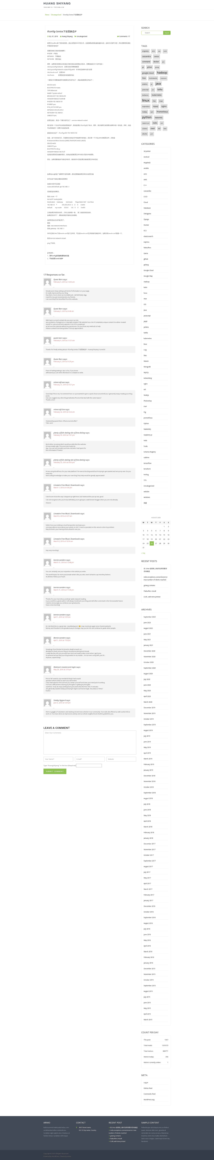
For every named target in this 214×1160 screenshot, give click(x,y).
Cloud (146, 202)
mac (154, 101)
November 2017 (149, 849)
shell (153, 128)
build (165, 51)
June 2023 (147, 622)
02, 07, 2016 (53, 36)
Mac (145, 355)
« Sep (143, 553)
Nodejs (146, 395)
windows (147, 497)
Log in (146, 1082)
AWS (145, 180)
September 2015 (150, 985)
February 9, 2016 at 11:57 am (64, 340)
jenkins (146, 327)
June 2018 (147, 810)
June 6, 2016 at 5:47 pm (62, 703)
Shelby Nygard (60, 700)
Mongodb (147, 367)
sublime (146, 457)
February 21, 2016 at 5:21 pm (64, 385)
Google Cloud (148, 270)
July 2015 (147, 997)
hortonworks (153, 78)
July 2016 (147, 929)
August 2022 (148, 628)
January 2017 (148, 900)
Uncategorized (56, 15)
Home (47, 15)
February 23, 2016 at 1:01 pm (64, 435)
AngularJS (147, 162)
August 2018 (148, 798)
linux (145, 100)
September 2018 (150, 793)
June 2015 (147, 1003)
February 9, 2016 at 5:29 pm (64, 361)
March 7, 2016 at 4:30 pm (63, 487)
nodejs (144, 112)
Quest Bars (58, 279)
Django (146, 219)
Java (145, 310)
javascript (145, 90)
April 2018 (147, 821)
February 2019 (149, 764)
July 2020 (147, 679)
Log (145, 350)
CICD (145, 197)
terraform (147, 469)
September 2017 (150, 861)
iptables (144, 84)
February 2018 (149, 832)
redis (155, 123)
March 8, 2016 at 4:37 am (63, 516)
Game (146, 253)
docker (156, 62)
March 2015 (148, 1020)
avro (153, 51)
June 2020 (147, 685)
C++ (145, 185)
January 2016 (148, 963)
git (143, 67)
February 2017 (149, 895)
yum (151, 134)
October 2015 (149, 980)
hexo (145, 293)
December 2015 (149, 968)
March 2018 (148, 827)
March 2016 (148, 951)
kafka (159, 89)
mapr (161, 101)
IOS (145, 304)
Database (147, 208)
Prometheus (162, 111)
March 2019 (148, 759)
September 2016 (150, 917)
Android (146, 157)
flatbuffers (147, 248)
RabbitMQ (158, 117)
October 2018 (149, 787)
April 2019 (147, 753)
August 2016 (148, 923)
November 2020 (149, 657)
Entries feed (148, 1088)
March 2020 (148, 702)
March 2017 (148, 889)
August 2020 (148, 674)
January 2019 (148, 770)
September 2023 (150, 617)
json (153, 90)
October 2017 (149, 855)
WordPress (56, 1156)
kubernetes (157, 95)
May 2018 (147, 815)
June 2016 (147, 934)
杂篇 (145, 503)
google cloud (148, 73)
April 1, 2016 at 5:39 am (62, 617)
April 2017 (147, 883)
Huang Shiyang (57, 3)
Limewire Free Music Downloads (67, 485)
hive (144, 78)
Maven (146, 361)
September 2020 (150, 668)
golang (157, 67)
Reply (132, 298)
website (146, 491)
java (158, 83)
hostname (164, 78)
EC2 (145, 231)
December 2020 (149, 651)
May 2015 (147, 1008)
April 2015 (147, 1014)
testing (146, 474)
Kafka (146, 333)
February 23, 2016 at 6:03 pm (64, 462)
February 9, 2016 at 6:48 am (64, 311)
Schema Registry (150, 452)
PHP (145, 406)
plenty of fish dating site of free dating (69, 432)
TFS (145, 480)
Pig (145, 412)
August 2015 (148, 991)
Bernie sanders (60, 637)
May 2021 (147, 640)
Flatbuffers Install (150, 591)
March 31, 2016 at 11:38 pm (64, 590)
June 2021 (147, 634)
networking (148, 378)
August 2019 (148, 730)
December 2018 (149, 776)
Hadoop (146, 282)
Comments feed (149, 1094)
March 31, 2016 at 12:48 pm (64, 562)
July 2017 (147, 872)
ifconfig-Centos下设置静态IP (61, 31)
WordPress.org (149, 1099)
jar (151, 84)
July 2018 (147, 804)
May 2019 (147, 747)
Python (146, 423)
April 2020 (147, 696)
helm (145, 287)
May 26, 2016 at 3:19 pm (62, 669)
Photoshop (148, 401)
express (146, 242)
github (149, 67)
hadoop (162, 73)
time (165, 128)
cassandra (146, 56)
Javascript (147, 316)
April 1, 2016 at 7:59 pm (62, 640)
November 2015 (149, 974)
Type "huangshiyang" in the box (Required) (59, 766)
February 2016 (149, 957)
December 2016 (149, 906)
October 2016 (149, 912)
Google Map (148, 276)
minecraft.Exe (59, 409)
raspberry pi (145, 123)
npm (151, 112)
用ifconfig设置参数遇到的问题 (59, 256)
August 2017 (148, 866)
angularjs (145, 51)
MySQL (146, 372)
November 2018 (149, 781)
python (146, 117)
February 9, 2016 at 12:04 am (64, 282)
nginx (164, 106)
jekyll (145, 321)
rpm (161, 123)
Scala (145, 446)
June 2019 (147, 742)
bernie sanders (60, 560)
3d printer (147, 151)
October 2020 (149, 662)
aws (159, 51)
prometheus (148, 418)
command (146, 62)
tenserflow (147, 463)
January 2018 (148, 838)
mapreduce (146, 106)
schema (144, 128)
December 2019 (149, 708)
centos (156, 56)
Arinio (69, 1156)
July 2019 (147, 736)
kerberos (145, 95)
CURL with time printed (152, 597)
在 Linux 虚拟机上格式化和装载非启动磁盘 (124, 1127)
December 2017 (149, 844)
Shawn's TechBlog (54, 7)
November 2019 (149, 713)
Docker (146, 225)
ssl (159, 128)
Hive (145, 299)
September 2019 (150, 725)
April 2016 (147, 946)
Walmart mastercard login (65, 667)
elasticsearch (148, 236)
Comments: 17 (124, 36)
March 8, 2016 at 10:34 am (63, 541)
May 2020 (147, 691)
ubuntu (144, 134)
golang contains (149, 585)
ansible (146, 168)
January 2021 (148, 645)
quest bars (58, 338)
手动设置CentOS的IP (56, 258)
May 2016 (147, 940)
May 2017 (147, 878)
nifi (145, 389)
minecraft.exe (59, 382)
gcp (163, 62)
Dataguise (147, 214)
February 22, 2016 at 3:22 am (64, 412)
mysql (155, 106)
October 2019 (149, 719)
